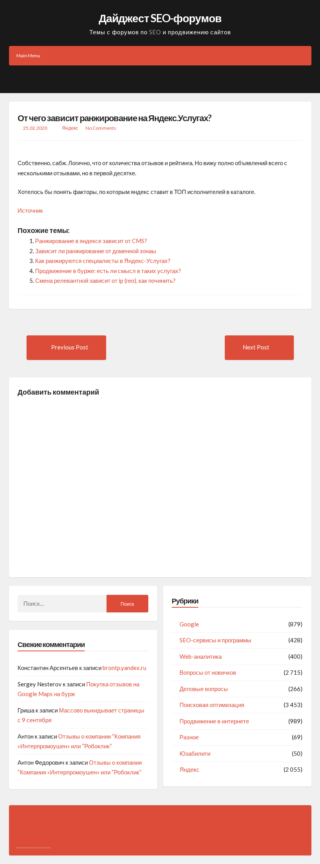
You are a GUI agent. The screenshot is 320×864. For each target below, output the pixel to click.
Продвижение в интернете (214, 721)
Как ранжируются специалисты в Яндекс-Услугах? (103, 260)
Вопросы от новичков (208, 672)
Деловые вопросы (204, 688)
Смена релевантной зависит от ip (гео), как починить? (105, 280)
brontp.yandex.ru (124, 667)
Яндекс (70, 128)
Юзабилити (195, 753)
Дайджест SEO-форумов (160, 18)
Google (189, 624)
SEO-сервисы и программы (215, 640)
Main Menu (28, 55)
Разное (189, 737)
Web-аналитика (201, 656)
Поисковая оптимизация (212, 704)
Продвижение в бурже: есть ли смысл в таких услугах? (108, 270)
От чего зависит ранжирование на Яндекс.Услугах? (114, 118)
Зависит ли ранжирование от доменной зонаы (95, 250)
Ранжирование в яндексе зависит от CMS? (91, 240)
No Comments (100, 128)
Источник (30, 210)
